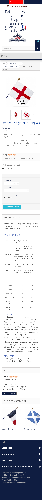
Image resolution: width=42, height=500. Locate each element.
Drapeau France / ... (9, 429)
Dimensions (9, 187)
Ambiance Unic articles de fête (14, 475)
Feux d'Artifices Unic (10, 480)
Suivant (33, 115)
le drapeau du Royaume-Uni (21, 348)
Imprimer (9, 168)
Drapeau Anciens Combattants (14, 483)
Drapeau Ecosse (30, 429)
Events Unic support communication (16, 478)
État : (4, 131)
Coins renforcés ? (11, 195)
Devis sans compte (16, 2)
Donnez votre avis (26, 158)
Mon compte (7, 460)
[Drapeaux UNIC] (17, 25)
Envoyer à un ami (12, 165)
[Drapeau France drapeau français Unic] (12, 416)
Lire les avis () (9, 158)
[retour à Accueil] (4, 63)
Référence (6, 128)
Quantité (7, 180)
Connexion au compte (31, 2)
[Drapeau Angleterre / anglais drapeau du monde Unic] (15, 115)
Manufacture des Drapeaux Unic (14, 473)
